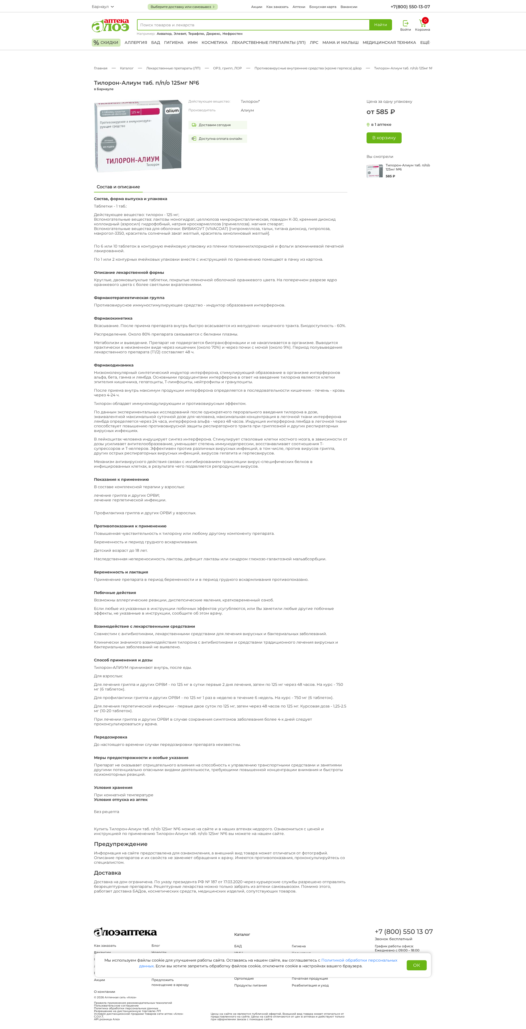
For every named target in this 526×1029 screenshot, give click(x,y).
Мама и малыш (340, 42)
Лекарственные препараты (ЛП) (269, 42)
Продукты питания (250, 985)
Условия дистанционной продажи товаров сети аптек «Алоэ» (138, 1014)
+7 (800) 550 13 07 (403, 932)
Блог (155, 945)
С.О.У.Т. (99, 1016)
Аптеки (299, 7)
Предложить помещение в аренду (170, 982)
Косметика (215, 42)
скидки (105, 43)
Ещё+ (426, 42)
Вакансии (349, 7)
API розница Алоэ (107, 1019)
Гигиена (174, 42)
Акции (256, 7)
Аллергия (136, 42)
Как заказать (277, 7)
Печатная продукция (310, 978)
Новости (158, 952)
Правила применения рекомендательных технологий (133, 1003)
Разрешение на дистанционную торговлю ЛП (127, 1011)
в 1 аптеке (381, 124)
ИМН (193, 42)
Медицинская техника (389, 42)
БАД (155, 42)
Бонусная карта (322, 7)
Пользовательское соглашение (116, 1005)
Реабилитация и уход (310, 985)
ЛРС (314, 42)
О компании (104, 992)
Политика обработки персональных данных (126, 1008)
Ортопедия (244, 978)
